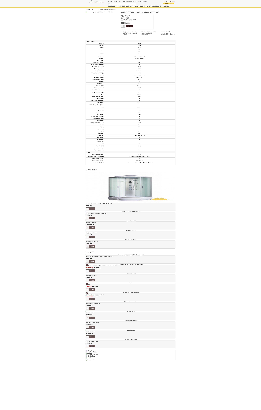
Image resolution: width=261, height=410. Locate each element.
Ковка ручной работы (128, 6)
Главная (110, 1)
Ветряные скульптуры (114, 6)
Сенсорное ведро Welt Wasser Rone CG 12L (96, 213)
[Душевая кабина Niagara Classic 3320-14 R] (102, 12)
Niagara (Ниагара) (132, 19)
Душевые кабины (91, 9)
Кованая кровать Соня (91, 275)
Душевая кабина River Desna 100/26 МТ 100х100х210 (99, 203)
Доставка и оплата (117, 1)
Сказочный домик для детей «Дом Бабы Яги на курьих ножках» (101, 265)
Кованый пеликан (90, 331)
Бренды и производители (128, 1)
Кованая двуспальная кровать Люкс (94, 294)
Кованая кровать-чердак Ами (93, 303)
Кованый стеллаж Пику (91, 232)
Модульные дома (140, 6)
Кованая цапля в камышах (92, 322)
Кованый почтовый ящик (92, 341)
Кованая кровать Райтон (92, 241)
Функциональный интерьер (153, 6)
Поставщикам (138, 1)
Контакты (145, 1)
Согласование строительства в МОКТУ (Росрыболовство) (100, 256)
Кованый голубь (90, 313)
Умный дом (166, 6)
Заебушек (88, 284)
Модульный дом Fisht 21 (92, 222)
